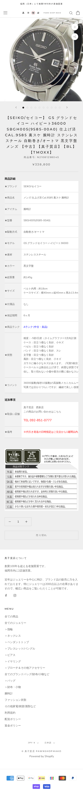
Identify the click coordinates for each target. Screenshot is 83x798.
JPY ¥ (31, 742)
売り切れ (41, 535)
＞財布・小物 (13, 687)
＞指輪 (9, 629)
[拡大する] (74, 26)
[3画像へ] (31, 107)
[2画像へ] (27, 107)
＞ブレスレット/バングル (20, 648)
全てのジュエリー (15, 623)
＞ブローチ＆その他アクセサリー (25, 668)
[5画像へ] (39, 107)
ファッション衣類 (15, 700)
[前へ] (16, 107)
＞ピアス (10, 655)
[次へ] (67, 107)
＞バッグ (10, 681)
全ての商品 (11, 616)
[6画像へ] (43, 107)
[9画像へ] (56, 107)
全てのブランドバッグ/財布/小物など (27, 674)
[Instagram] (15, 595)
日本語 (48, 742)
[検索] (71, 12)
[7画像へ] (47, 107)
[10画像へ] (60, 107)
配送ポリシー (13, 719)
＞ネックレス (13, 636)
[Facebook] (6, 595)
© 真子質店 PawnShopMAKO (42, 751)
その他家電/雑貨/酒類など (20, 706)
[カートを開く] (78, 13)
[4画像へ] (35, 107)
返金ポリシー (13, 725)
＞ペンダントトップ (17, 642)
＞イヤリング (13, 661)
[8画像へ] (52, 107)
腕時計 (9, 693)
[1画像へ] (23, 107)
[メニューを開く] (5, 12)
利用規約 (10, 713)
